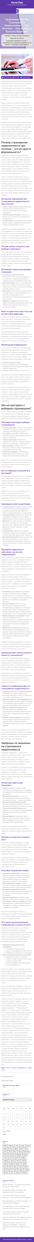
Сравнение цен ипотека (17, 38)
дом (10, 1152)
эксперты (24, 1173)
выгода (5, 1149)
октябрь (23, 1158)
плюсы (18, 1161)
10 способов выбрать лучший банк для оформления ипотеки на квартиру (14, 1191)
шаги (12, 1173)
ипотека (13, 1068)
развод (24, 1164)
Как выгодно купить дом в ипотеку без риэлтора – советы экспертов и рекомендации (17, 1197)
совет (20, 1167)
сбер (10, 1167)
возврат (22, 1146)
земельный (26, 1152)
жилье (14, 1152)
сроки (9, 1170)
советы (26, 1167)
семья (15, 1167)
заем (19, 1152)
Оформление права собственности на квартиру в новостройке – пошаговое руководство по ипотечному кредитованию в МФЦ (16, 1226)
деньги (16, 1149)
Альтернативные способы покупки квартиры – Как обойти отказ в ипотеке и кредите (17, 1207)
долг (26, 1149)
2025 (4, 1146)
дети (21, 1149)
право (5, 1164)
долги (5, 1152)
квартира (18, 1155)
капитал (12, 1155)
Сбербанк (11, 1146)
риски (5, 1167)
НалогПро (17, 2)
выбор (8, 1068)
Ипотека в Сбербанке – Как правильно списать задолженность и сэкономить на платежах (17, 1218)
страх (30, 1068)
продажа (11, 1164)
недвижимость (22, 1068)
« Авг (4, 1134)
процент (18, 1164)
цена (3, 1070)
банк (17, 1146)
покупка (24, 1161)
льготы (5, 1158)
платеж (12, 1161)
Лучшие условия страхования (20, 36)
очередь (5, 1161)
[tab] (17, 11)
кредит (25, 1155)
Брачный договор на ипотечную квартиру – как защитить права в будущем (17, 1202)
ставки (20, 1170)
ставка (15, 1170)
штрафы (17, 1173)
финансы (5, 1173)
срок (4, 1170)
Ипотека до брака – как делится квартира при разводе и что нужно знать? (16, 1186)
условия (26, 1170)
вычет (11, 1149)
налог (10, 1158)
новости (16, 1158)
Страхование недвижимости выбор (16, 41)
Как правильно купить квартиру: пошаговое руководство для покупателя (16, 1213)
